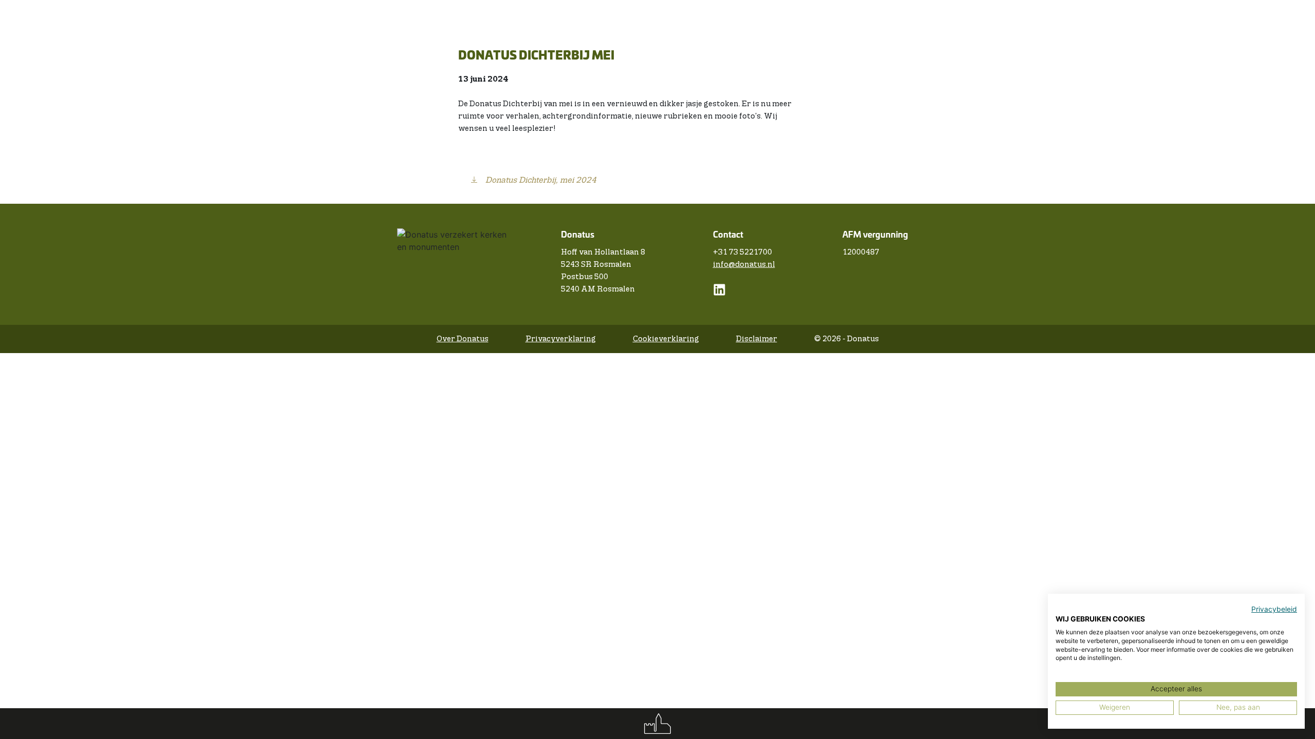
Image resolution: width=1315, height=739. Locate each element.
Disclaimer (756, 339)
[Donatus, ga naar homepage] (657, 723)
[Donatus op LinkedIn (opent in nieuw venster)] (719, 294)
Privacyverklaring (560, 339)
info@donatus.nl (744, 264)
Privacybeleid (1274, 609)
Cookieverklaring (666, 339)
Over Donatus (463, 339)
